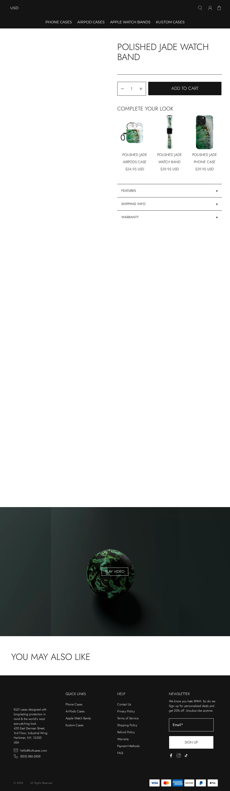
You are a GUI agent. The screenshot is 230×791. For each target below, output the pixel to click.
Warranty (130, 217)
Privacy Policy (126, 711)
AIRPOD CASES (91, 22)
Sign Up (191, 742)
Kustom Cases (170, 22)
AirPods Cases (75, 711)
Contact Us (124, 704)
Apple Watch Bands (130, 22)
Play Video (114, 571)
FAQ (120, 753)
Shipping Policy (127, 725)
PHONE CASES (58, 22)
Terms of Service (128, 718)
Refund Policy (126, 732)
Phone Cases (74, 704)
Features (128, 190)
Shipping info (133, 203)
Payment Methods (128, 746)
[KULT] (115, 8)
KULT (26, 783)
